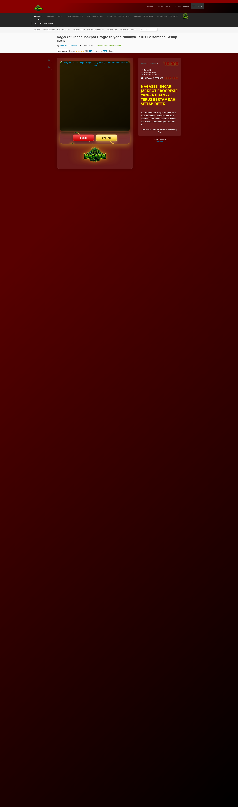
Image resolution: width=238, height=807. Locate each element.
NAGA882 (37, 30)
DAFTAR (106, 137)
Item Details (62, 51)
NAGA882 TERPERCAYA (95, 30)
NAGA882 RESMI (79, 30)
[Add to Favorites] (49, 60)
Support (111, 51)
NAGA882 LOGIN (49, 30)
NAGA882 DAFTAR (63, 30)
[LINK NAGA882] (95, 96)
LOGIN (83, 137)
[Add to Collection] (49, 67)
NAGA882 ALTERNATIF (128, 30)
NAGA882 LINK (112, 30)
